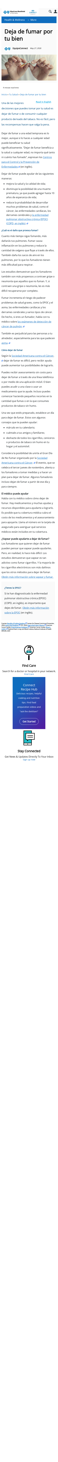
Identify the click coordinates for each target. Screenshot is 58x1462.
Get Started (29, 721)
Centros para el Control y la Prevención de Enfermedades (26, 162)
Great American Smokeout (19, 627)
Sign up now (29, 759)
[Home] (20, 12)
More (33, 19)
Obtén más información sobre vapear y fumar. (27, 577)
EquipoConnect (20, 48)
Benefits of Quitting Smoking (16, 623)
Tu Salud (13, 94)
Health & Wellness (14, 19)
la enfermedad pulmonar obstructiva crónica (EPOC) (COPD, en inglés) (27, 219)
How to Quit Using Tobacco (35, 625)
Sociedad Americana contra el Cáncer (33, 355)
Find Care (29, 674)
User (55, 11)
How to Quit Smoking (11, 625)
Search (50, 11)
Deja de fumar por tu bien (33, 94)
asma (4, 343)
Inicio (4, 94)
